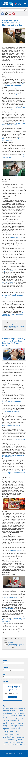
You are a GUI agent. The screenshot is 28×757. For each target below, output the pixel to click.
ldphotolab (7, 728)
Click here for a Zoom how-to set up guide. (13, 84)
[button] (14, 35)
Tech (10, 327)
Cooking (5, 716)
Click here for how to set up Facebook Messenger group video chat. (13, 156)
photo (9, 740)
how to (8, 725)
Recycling (12, 744)
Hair (24, 718)
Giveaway (20, 718)
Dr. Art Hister (20, 715)
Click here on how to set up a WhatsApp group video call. (13, 108)
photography (5, 742)
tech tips (5, 645)
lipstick (13, 728)
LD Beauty (19, 726)
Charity (22, 710)
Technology (10, 324)
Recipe (8, 744)
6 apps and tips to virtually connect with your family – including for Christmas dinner (13, 342)
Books (12, 711)
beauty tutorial (17, 708)
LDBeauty (13, 726)
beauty (12, 708)
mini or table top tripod (16, 237)
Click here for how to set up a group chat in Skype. (13, 123)
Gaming (15, 718)
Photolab (12, 742)
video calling (13, 327)
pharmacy (5, 739)
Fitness (11, 718)
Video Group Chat (17, 645)
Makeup (13, 736)
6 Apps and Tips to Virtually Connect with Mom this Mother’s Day (12, 22)
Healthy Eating (14, 723)
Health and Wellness (11, 721)
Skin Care (17, 744)
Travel (20, 744)
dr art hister (6, 718)
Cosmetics (12, 715)
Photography (16, 739)
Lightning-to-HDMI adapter (10, 271)
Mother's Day (17, 326)
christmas (11, 644)
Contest (18, 713)
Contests (23, 713)
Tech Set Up (21, 644)
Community (11, 713)
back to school (6, 708)
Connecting (11, 326)
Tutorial (24, 744)
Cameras (16, 711)
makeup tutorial (21, 737)
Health (6, 720)
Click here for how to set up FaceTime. (13, 94)
